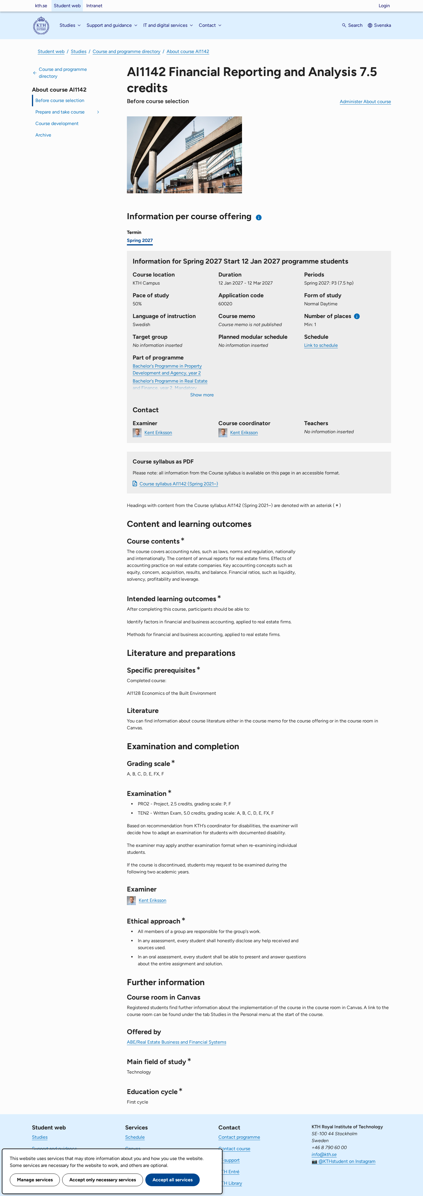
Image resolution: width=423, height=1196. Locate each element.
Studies (78, 51)
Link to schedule (321, 345)
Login (384, 5)
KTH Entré (228, 1171)
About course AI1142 (188, 51)
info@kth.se (324, 1154)
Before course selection (59, 100)
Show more (202, 395)
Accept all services (173, 1179)
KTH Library (230, 1183)
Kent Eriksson (158, 432)
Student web (67, 5)
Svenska (382, 25)
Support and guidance (54, 1148)
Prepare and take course (60, 112)
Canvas (132, 1148)
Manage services (35, 1179)
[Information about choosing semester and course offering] (259, 217)
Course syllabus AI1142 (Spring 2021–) (179, 484)
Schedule (135, 1137)
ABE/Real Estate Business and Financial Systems (176, 1042)
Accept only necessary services (102, 1179)
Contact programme (239, 1137)
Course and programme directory (126, 51)
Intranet (94, 5)
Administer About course (365, 101)
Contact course (234, 1148)
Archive (43, 135)
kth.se (41, 5)
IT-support (229, 1160)
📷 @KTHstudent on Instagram (344, 1161)
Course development (57, 123)
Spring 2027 (140, 240)
